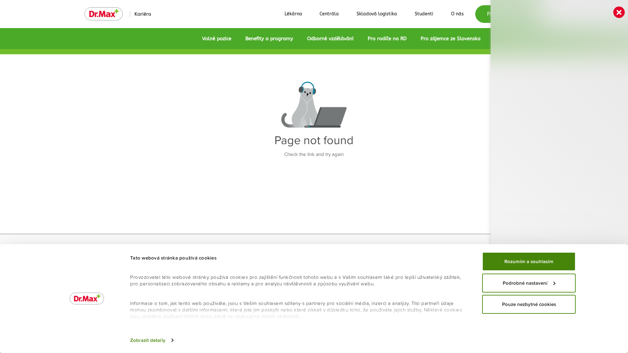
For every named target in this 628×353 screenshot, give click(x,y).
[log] (559, 166)
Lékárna (293, 14)
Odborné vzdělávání (330, 39)
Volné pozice (216, 39)
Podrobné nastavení (525, 283)
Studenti (424, 14)
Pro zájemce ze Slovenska (450, 39)
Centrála (329, 14)
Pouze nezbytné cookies (529, 304)
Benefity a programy (269, 39)
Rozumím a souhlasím (528, 261)
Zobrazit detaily (148, 340)
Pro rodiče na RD (387, 39)
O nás (457, 14)
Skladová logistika (377, 14)
